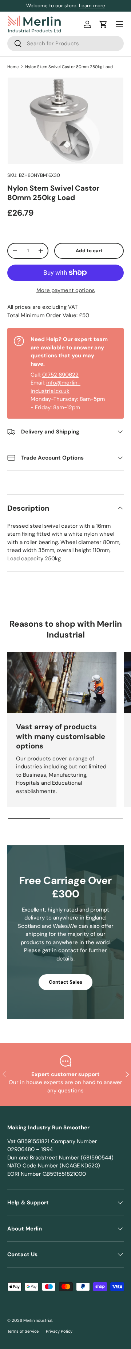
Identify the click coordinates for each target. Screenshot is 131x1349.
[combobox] (65, 43)
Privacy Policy (59, 1331)
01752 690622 (60, 374)
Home (13, 66)
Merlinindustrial (37, 1320)
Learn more (92, 6)
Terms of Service (23, 1331)
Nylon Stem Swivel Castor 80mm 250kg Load (69, 66)
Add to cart (89, 251)
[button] (103, 24)
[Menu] (119, 24)
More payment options (65, 290)
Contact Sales (65, 982)
